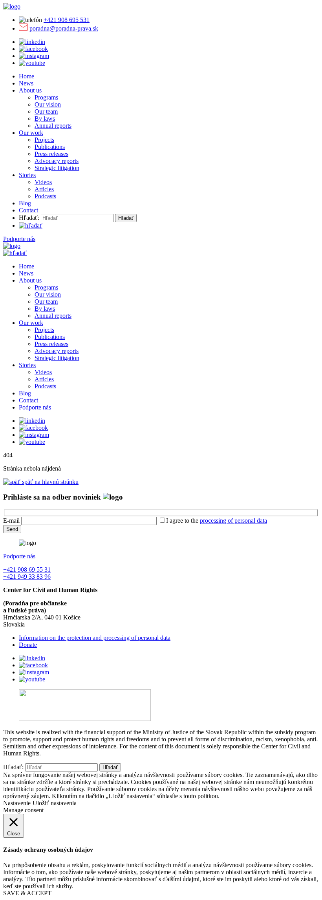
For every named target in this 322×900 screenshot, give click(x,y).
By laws (45, 118)
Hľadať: (29, 217)
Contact (28, 210)
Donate (28, 644)
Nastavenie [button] (17, 803)
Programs (46, 97)
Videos (43, 182)
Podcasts (45, 196)
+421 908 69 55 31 (27, 569)
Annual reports (53, 125)
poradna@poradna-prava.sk (63, 28)
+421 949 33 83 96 (27, 576)
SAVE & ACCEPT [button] (27, 893)
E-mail (11, 520)
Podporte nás (19, 238)
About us (30, 90)
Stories (27, 175)
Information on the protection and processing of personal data (94, 637)
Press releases (51, 153)
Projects (44, 139)
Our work (31, 132)
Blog (25, 203)
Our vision (48, 104)
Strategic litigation (57, 168)
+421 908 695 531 (67, 19)
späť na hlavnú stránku (49, 481)
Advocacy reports (57, 161)
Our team (46, 111)
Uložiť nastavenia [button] (55, 803)
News (26, 83)
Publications (50, 146)
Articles (44, 189)
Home (26, 76)
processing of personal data (233, 520)
